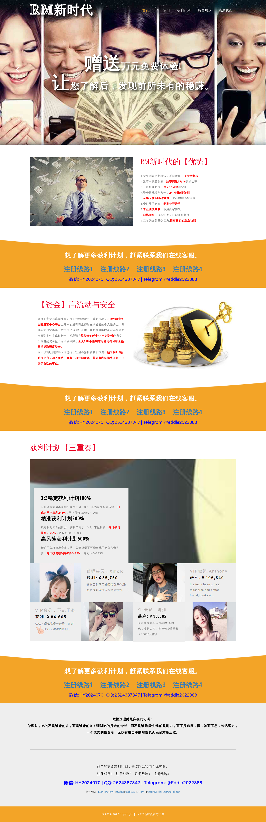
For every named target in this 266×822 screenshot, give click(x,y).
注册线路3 (151, 269)
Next (248, 69)
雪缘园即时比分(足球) (159, 792)
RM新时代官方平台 (152, 814)
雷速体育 (130, 792)
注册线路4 (187, 269)
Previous (18, 69)
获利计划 (184, 10)
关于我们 (163, 10)
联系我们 (226, 10)
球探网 (177, 792)
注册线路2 (114, 269)
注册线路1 (78, 269)
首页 (145, 10)
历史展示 (205, 10)
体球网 (120, 792)
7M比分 (141, 792)
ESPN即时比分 (106, 792)
